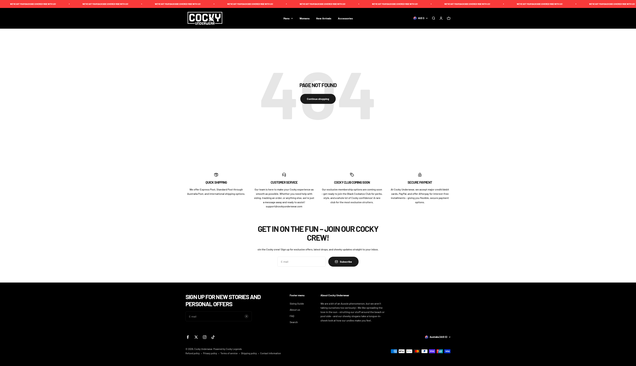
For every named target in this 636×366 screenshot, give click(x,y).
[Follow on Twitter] (196, 337)
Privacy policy (210, 353)
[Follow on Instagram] (204, 337)
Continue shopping (318, 98)
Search (294, 322)
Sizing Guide (297, 303)
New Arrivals (323, 18)
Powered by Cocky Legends (227, 349)
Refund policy (193, 353)
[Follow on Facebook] (188, 337)
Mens (286, 18)
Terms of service (229, 353)
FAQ (292, 315)
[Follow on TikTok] (213, 337)
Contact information (270, 353)
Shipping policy (249, 353)
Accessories (345, 18)
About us (295, 309)
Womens (304, 18)
